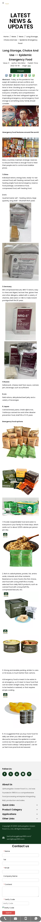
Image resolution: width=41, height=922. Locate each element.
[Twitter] (10, 774)
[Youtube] (17, 774)
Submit (9, 913)
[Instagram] (23, 774)
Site (29, 66)
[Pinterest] (29, 774)
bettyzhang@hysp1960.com (18, 836)
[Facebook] (4, 774)
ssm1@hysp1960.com (15, 839)
